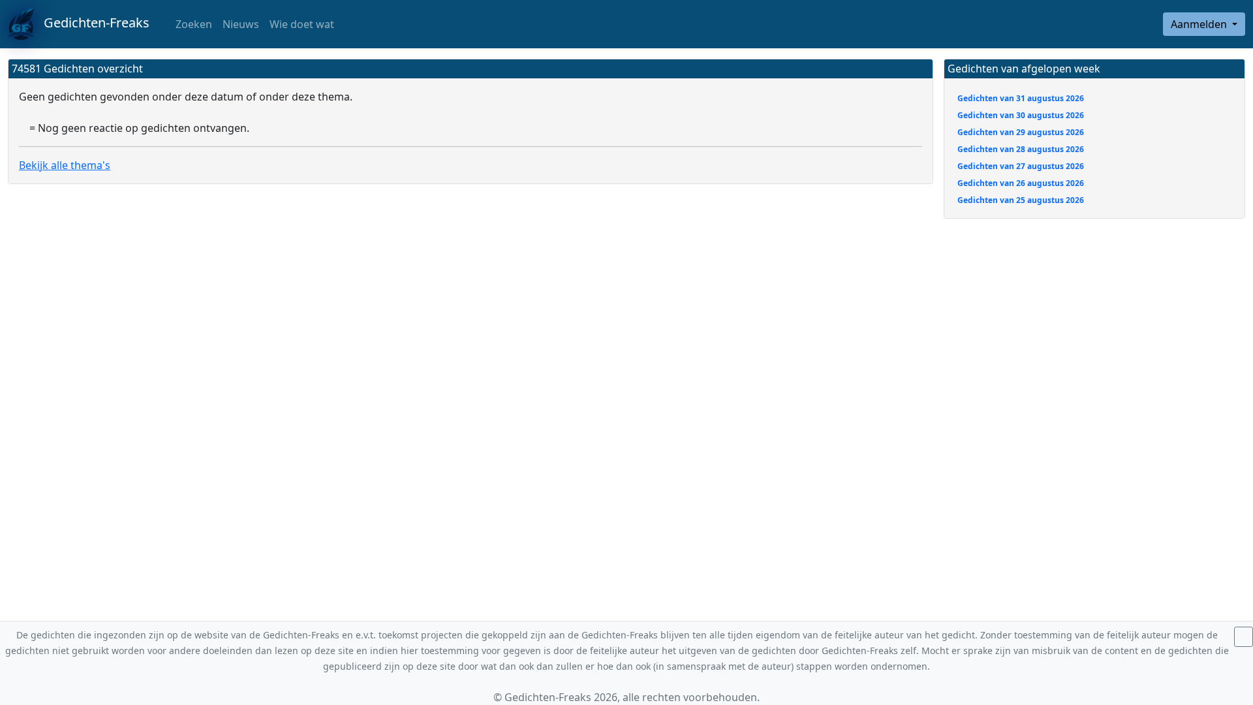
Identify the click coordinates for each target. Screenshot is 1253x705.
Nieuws (241, 24)
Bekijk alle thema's (64, 165)
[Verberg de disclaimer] (1243, 637)
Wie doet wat (302, 24)
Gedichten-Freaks (91, 22)
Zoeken (192, 24)
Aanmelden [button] (1200, 24)
